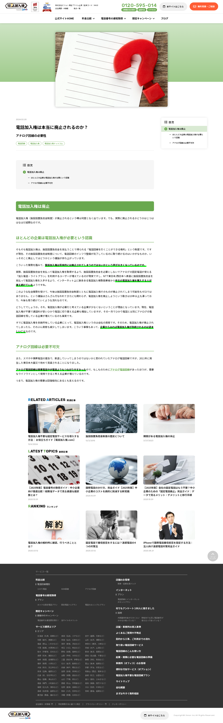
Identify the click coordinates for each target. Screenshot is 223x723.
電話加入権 (34, 143)
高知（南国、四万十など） (96, 683)
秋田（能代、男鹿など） (47, 639)
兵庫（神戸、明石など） (71, 667)
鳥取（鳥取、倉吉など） (71, 675)
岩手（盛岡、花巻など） (95, 636)
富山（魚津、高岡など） (95, 663)
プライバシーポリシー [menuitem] (95, 704)
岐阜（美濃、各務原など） (48, 659)
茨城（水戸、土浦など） (95, 647)
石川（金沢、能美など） (71, 663)
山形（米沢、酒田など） (95, 639)
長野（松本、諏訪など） (47, 655)
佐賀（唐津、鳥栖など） (71, 687)
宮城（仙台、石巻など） (71, 639)
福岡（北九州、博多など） (48, 687)
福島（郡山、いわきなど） (48, 643)
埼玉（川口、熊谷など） (71, 647)
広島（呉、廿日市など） (47, 675)
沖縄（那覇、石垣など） (71, 695)
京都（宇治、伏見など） (95, 667)
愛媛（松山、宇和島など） (72, 683)
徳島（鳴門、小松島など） (48, 683)
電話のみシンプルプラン (95, 604)
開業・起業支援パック (127, 583)
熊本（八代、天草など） (71, 691)
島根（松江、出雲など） (95, 675)
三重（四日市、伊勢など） (72, 659)
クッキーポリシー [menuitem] (119, 704)
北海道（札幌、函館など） (48, 636)
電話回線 (21, 143)
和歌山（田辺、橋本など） (96, 671)
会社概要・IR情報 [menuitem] (61, 8)
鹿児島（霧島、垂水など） (48, 695)
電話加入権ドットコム (54, 143)
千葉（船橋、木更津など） (48, 647)
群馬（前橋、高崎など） (71, 651)
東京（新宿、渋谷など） (71, 643)
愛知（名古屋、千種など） (96, 655)
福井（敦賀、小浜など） (47, 663)
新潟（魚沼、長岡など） (95, 651)
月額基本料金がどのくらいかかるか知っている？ (129, 619)
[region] (184, 133)
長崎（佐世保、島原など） (48, 691)
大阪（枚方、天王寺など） (48, 667)
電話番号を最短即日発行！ (48, 620)
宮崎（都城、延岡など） (95, 691)
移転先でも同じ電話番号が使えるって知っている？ (152, 619)
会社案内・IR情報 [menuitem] (43, 704)
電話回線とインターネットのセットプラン (129, 600)
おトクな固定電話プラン (47, 604)
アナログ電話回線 (120, 369)
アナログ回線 (90, 589)
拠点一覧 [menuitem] (77, 8)
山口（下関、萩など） (70, 679)
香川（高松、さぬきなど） (96, 679)
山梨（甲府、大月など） (71, 655)
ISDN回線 (65, 589)
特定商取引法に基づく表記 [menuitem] (69, 704)
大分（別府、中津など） (95, 687)
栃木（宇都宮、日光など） (48, 651)
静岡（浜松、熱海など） (95, 659)
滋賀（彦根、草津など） (71, 671)
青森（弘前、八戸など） (71, 636)
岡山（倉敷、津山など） (47, 679)
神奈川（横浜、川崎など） (96, 643)
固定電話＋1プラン (69, 604)
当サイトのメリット (69, 620)
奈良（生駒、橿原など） (47, 671)
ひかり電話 (42, 589)
